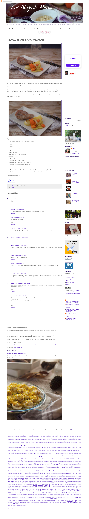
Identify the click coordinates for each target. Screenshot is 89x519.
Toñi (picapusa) (14, 283)
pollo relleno (32, 484)
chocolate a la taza (37, 448)
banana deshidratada (58, 439)
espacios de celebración (61, 458)
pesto (20, 481)
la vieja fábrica (33, 467)
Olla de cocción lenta (27, 475)
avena (28, 439)
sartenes (69, 494)
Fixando (69, 460)
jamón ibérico (43, 466)
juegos (70, 466)
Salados (64, 492)
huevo (54, 464)
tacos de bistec (32, 497)
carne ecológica (30, 445)
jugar (72, 466)
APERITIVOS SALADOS (29, 438)
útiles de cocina (34, 502)
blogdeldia (65, 441)
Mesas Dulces (58, 472)
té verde (33, 498)
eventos (35, 460)
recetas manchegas (77, 489)
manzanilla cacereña (21, 470)
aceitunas (53, 435)
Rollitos (20, 492)
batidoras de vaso (17, 441)
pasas (52, 478)
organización (64, 475)
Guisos (63, 463)
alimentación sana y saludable (34, 436)
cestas (61, 447)
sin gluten (58, 495)
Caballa (55, 442)
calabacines (18, 443)
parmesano (49, 478)
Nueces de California (73, 473)
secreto (79, 494)
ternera (36, 498)
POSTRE (57, 484)
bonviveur (40, 442)
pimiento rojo (63, 481)
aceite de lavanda (38, 435)
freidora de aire (23, 461)
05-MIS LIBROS (61, 24)
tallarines (40, 497)
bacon (42, 439)
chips (21, 448)
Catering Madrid (74, 445)
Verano (60, 502)
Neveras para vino (62, 473)
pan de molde (49, 476)
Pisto (19, 482)
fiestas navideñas (65, 460)
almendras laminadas (54, 436)
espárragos (72, 458)
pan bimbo (33, 476)
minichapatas (78, 472)
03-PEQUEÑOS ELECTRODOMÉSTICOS (47, 24)
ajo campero (12, 436)
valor (41, 502)
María (74, 148)
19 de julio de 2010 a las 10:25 (20, 228)
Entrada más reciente (12, 344)
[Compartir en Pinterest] (24, 185)
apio (37, 438)
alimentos (41, 436)
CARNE (12, 187)
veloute (57, 502)
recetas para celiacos (12, 490)
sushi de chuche (26, 497)
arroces (42, 438)
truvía (16, 502)
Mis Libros (17, 473)
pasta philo (70, 478)
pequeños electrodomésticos (63, 479)
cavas (78, 445)
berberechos (33, 441)
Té (12, 498)
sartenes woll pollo (74, 494)
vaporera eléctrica (45, 502)
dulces (41, 457)
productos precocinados (28, 486)
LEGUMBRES (62, 467)
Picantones (34, 481)
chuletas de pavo (68, 448)
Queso (77, 486)
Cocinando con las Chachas (72, 309)
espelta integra (17, 460)
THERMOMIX (53, 498)
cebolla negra (19, 447)
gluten (33, 463)
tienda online (65, 498)
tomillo (24, 500)
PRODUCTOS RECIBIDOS (43, 486)
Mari (12, 273)
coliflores (62, 450)
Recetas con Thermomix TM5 (13, 489)
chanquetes (10, 448)
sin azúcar (54, 495)
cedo (26, 447)
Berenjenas (37, 441)
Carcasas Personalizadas (12, 445)
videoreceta (10, 503)
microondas (69, 472)
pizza (21, 482)
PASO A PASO (55, 478)
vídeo (80, 502)
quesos (23, 487)
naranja (38, 473)
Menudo (34, 472)
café (75, 442)
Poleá (22, 484)
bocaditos (76, 441)
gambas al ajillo (20, 463)
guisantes (57, 463)
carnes (34, 445)
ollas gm (46, 475)
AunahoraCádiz (11, 439)
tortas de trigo (40, 500)
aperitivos (20, 438)
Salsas (35, 494)
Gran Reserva (41, 463)
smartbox (72, 495)
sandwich (59, 494)
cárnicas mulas (38, 445)
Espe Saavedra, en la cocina (72, 304)
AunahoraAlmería (77, 438)
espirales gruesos (24, 460)
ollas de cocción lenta (41, 475)
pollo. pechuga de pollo (39, 484)
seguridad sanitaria (19, 495)
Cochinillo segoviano (20, 450)
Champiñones (78, 447)
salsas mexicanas (41, 494)
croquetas (37, 453)
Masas (9, 472)
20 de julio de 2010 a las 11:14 (22, 237)
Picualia (43, 481)
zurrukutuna (24, 505)
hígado (27, 464)
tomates (21, 500)
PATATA (23, 479)
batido (13, 441)
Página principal (10, 24)
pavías (38, 479)
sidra (42, 495)
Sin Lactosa (62, 495)
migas (75, 472)
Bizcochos (60, 441)
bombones (22, 442)
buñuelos (49, 442)
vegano (50, 502)
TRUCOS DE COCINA (73, 500)
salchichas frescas (75, 492)
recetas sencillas (37, 490)
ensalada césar (30, 458)
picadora (26, 481)
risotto (73, 490)
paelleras (73, 475)
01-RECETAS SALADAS (21, 24)
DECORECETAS (70, 300)
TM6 (9, 500)
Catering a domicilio (56, 445)
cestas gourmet (72, 447)
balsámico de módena (51, 439)
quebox (74, 486)
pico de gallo (39, 481)
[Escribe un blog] (20, 185)
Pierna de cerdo (50, 481)
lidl (72, 467)
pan (30, 476)
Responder (13, 204)
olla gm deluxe (34, 475)
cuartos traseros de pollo (63, 453)
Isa (11, 217)
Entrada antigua (58, 344)
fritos (54, 461)
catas (49, 445)
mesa (55, 472)
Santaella (62, 494)
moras (27, 473)
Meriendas (42, 472)
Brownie (45, 442)
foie (80, 460)
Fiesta (51, 460)
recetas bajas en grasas (45, 487)
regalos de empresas (46, 490)
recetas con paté (62, 487)
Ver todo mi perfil (75, 153)
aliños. (44, 436)
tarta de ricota (62, 497)
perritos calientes (77, 479)
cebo (80, 445)
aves (30, 439)
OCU (16, 475)
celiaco (34, 447)
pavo (40, 479)
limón (75, 467)
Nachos (35, 473)
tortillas (47, 500)
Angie (12, 228)
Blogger (73, 429)
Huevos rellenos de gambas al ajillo (16, 353)
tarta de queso (57, 497)
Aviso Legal (68, 279)
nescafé (55, 473)
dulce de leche (36, 456)
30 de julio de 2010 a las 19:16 (19, 295)
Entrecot (49, 458)
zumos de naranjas (18, 505)
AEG (62, 435)
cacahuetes (68, 442)
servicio (35, 495)
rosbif (32, 492)
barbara (12, 245)
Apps (39, 438)
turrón (18, 502)
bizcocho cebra (49, 441)
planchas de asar (71, 482)
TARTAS (76, 497)
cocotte (39, 450)
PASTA (60, 478)
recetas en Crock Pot (53, 489)
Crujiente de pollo (51, 453)
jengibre (67, 466)
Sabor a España (56, 492)
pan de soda (54, 476)
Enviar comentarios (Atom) (18, 347)
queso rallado (14, 487)
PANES (79, 476)
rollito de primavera (14, 492)
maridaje (34, 470)
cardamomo (19, 445)
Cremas (15, 453)
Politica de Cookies (70, 282)
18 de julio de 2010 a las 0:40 (20, 209)
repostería (62, 490)
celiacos (37, 447)
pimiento (59, 481)
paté (35, 479)
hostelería (50, 464)
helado (13, 464)
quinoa (25, 487)
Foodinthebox (10, 461)
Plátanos (79, 482)
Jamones (55, 466)
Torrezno (27, 500)
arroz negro (50, 438)
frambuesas (18, 461)
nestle (58, 473)
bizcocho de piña (55, 441)
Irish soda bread (24, 466)
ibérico (76, 464)
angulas (79, 436)
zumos (14, 505)
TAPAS (43, 497)
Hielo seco (24, 464)
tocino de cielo (13, 500)
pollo (24, 484)
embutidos (10, 458)
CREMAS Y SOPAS (27, 453)
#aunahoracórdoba (11, 435)
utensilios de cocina (26, 502)
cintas (80, 448)
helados (15, 464)
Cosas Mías (58, 451)
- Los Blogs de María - (31, 8)
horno (34, 464)
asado (58, 438)
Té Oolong (27, 498)
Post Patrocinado (51, 484)
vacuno (38, 502)
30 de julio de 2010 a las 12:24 (24, 283)
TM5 (80, 498)
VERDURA (64, 502)
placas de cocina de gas (40, 482)
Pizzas (23, 482)
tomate (19, 500)
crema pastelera (11, 453)
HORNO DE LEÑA (38, 464)
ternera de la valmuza (42, 498)
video (77, 502)
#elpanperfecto (23, 435)
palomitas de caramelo (25, 476)
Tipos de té (77, 498)
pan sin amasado (64, 476)
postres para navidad (66, 484)
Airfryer (79, 435)
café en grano (78, 442)
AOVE (16, 438)
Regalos (41, 490)
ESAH (52, 458)
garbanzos (25, 463)
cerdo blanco (46, 447)
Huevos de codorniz (64, 464)
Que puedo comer (69, 486)
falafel (43, 460)
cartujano (42, 445)
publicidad (61, 486)
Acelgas (56, 435)
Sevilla (40, 495)
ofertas (19, 475)
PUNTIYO (13, 237)
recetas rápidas (26, 490)
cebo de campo (11, 447)
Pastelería (79, 478)
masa (68, 470)
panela (75, 476)
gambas (15, 463)
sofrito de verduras (77, 495)
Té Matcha (20, 498)
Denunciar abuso (12, 509)
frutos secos (64, 461)
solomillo (10, 497)
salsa (13, 494)
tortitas (54, 500)
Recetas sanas (31, 490)
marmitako (65, 470)
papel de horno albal (39, 478)
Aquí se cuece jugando (71, 318)
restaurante (66, 490)
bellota (29, 441)
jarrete (64, 466)
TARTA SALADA (69, 497)
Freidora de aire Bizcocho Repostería (32, 461)
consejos (13, 451)
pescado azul (17, 481)
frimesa (51, 461)
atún (66, 438)
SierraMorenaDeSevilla (48, 495)
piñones (12, 482)
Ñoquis (14, 475)
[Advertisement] (75, 44)
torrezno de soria (33, 500)
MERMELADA (50, 472)
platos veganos (11, 484)
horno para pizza (45, 464)
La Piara (28, 467)
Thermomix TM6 (60, 498)
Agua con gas (65, 435)
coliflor (58, 450)
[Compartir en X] (21, 185)
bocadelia (69, 441)
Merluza (45, 472)
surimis (20, 497)
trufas (13, 502)
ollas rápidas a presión (57, 475)
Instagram (15, 466)
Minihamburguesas (11, 473)
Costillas (72, 451)
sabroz (60, 492)
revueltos (70, 490)
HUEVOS (58, 464)
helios (18, 464)
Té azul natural (15, 498)
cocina (26, 450)
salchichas (69, 492)
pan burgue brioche (38, 476)
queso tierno (19, 487)
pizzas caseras (27, 482)
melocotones (19, 472)
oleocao (21, 475)
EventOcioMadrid (30, 460)
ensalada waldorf (37, 458)
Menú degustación (29, 472)
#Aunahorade (18, 435)
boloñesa (10, 442)
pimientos (68, 481)
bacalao (39, 439)
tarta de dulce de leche (51, 497)
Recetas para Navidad (19, 490)
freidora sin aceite (42, 461)
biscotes (40, 441)
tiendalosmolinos (71, 498)
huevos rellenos (72, 464)
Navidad (52, 473)
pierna (46, 481)
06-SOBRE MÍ (70, 24)
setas (38, 495)
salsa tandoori (31, 494)
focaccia (77, 460)
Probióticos (79, 484)
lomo (21, 468)
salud (51, 494)
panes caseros (10, 478)
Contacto (68, 284)
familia (45, 460)
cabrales (64, 442)
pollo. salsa (46, 484)
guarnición (53, 463)
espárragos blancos (77, 458)
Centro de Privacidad (70, 277)
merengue (38, 472)
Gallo (12, 463)
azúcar (33, 439)
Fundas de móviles (77, 461)
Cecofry (23, 447)
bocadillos (73, 441)
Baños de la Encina (73, 439)
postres (61, 484)
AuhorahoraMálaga (70, 438)
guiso (60, 463)
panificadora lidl (21, 478)
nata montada (48, 473)
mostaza (29, 473)
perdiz (70, 479)
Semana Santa (25, 495)
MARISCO (51, 470)
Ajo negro (16, 436)
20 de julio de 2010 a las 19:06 (21, 245)
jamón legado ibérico (50, 466)
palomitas (10, 476)
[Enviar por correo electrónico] (19, 185)
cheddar (17, 448)
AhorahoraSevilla (75, 435)
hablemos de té (67, 463)
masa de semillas (78, 470)
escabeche (55, 458)
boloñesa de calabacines (16, 442)
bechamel (25, 441)
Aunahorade (16, 439)
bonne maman (35, 442)
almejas (49, 436)
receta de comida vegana (33, 487)
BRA (43, 442)
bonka (32, 442)
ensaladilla (42, 458)
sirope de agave (67, 495)
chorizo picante (59, 448)
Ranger (12, 263)
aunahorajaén (21, 439)
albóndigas (20, 436)
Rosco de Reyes (36, 492)
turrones (21, 502)
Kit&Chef (79, 466)
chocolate (31, 448)
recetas (40, 487)
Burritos (52, 442)
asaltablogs (62, 438)
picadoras (30, 481)
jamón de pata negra (37, 466)
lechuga (57, 467)
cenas (40, 447)
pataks (20, 479)
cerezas (55, 447)
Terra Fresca (48, 498)
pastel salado (74, 478)
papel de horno (32, 478)
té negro (23, 498)
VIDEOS (15, 504)
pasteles (16, 479)
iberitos (79, 464)
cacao (71, 442)
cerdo (42, 447)
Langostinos (41, 467)
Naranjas (41, 473)
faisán (38, 460)
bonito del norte (27, 442)
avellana (25, 439)
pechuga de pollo (48, 479)
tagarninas (36, 497)
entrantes (45, 458)
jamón (32, 466)
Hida (21, 464)
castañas (46, 445)
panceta (68, 476)
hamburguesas (72, 463)
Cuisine (13, 454)
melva (23, 472)
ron (25, 492)
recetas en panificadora (69, 489)
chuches (63, 448)
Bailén (45, 439)
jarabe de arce (60, 466)
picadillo (23, 481)
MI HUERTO (64, 472)
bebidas (22, 441)
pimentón (55, 481)
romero (23, 492)
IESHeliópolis (10, 466)
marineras (42, 470)
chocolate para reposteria (44, 448)
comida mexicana (67, 450)
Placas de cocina (33, 482)
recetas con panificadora (54, 487)
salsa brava (16, 494)
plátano (76, 482)
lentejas (67, 467)
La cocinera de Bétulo (71, 313)
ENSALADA (24, 458)
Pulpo (64, 486)
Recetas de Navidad (39, 489)
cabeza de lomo (60, 442)
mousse (33, 473)
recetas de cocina (22, 489)
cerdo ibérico (51, 447)
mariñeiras (46, 470)
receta (28, 487)
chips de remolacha (26, 448)
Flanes (74, 460)
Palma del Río (78, 475)
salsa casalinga (21, 494)
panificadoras (27, 478)
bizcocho (44, 441)
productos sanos (56, 486)
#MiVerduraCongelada (31, 435)
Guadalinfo (49, 463)
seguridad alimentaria (12, 495)
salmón (79, 492)
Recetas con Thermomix (76, 487)
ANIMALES (11, 438)
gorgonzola (36, 463)
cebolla (15, 447)
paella (71, 475)
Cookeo (35, 451)
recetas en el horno (61, 489)
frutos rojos (60, 461)
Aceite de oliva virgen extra (46, 435)
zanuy (9, 505)
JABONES (28, 466)
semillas (30, 495)
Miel (72, 472)
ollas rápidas (51, 475)
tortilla (45, 500)
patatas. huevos (31, 479)
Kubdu (12, 467)
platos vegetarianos (17, 484)
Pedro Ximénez (55, 479)
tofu (16, 500)
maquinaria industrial (29, 470)
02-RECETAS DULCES (32, 24)
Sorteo (17, 497)
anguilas (76, 436)
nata (44, 473)
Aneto (73, 436)
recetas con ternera (68, 487)
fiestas (54, 460)
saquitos (66, 494)
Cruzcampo (57, 453)
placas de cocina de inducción (50, 482)
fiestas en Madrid (58, 460)
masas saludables (14, 472)
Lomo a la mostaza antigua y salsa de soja (75, 201)
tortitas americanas (59, 500)
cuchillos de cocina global (72, 453)
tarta (46, 497)
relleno (58, 490)
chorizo (54, 448)
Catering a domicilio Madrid (65, 445)
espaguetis (67, 458)
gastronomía (29, 463)
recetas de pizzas (46, 489)
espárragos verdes (11, 460)
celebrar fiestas (30, 447)
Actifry (60, 435)
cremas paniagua (20, 453)
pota (71, 484)
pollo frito (28, 484)
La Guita (25, 467)
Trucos (66, 500)
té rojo (31, 498)
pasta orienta (65, 478)
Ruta (52, 492)
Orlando (68, 475)
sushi (22, 497)
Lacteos (37, 467)
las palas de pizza (46, 467)
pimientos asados (73, 481)
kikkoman (75, 466)
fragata (15, 461)
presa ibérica (74, 484)
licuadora (70, 467)
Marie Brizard (38, 470)
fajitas (40, 460)
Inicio (36, 344)
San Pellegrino (54, 494)
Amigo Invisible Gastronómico (63, 436)
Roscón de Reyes (42, 492)
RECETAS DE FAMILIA (30, 489)
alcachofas (24, 436)
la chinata (22, 467)
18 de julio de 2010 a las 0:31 (19, 197)
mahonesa (74, 468)
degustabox (64, 455)
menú (25, 472)
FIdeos (48, 460)
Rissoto (75, 490)
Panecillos (72, 476)
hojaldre (30, 464)
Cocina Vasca (35, 450)
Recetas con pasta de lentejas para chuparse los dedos (76, 181)
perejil (73, 479)
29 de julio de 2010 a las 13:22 (19, 273)
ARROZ (46, 438)
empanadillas (14, 458)
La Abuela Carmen (16, 467)
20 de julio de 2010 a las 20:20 (19, 255)
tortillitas (51, 500)
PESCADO (11, 481)
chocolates (51, 448)
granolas (45, 463)
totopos (63, 500)
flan (72, 460)
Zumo (12, 505)
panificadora (15, 478)
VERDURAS (71, 502)
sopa (13, 497)
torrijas (37, 500)
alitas (47, 436)
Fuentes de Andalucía (70, 461)
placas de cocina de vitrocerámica (62, 482)
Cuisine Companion (19, 454)
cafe (73, 442)
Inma (12, 255)
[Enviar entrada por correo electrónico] (17, 185)
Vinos (54, 503)
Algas (27, 436)
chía (19, 448)
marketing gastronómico (59, 470)
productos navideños (20, 486)
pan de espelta (44, 476)
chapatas (14, 448)
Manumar (10, 470)
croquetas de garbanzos (44, 453)
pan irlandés (59, 476)
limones (77, 467)
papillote (45, 478)
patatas (27, 479)
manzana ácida (14, 470)
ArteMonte (55, 438)
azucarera (36, 439)
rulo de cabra (48, 492)
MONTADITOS (23, 473)
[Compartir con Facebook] (23, 185)
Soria (15, 497)
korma (9, 467)
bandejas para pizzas (66, 439)
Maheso (70, 468)
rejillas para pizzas (53, 490)
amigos (71, 436)
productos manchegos (12, 486)
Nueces (67, 473)
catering (51, 445)
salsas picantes (46, 494)
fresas (49, 461)
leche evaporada (53, 467)
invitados (19, 466)
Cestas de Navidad (65, 447)
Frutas (56, 461)
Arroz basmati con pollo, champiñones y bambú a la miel (76, 195)
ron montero (28, 492)
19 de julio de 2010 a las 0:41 (18, 217)
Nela (12, 197)
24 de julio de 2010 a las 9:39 (20, 263)
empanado (19, 458)
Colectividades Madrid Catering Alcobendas (49, 450)
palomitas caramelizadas (16, 476)
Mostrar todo (79, 322)
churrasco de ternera (74, 448)
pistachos (16, 482)
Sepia (33, 495)
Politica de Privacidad (70, 280)
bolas (80, 441)
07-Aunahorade (78, 24)
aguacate (69, 435)
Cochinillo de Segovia (12, 450)
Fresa (47, 461)
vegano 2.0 (54, 502)
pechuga (43, 479)
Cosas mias (53, 452)
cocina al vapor (30, 450)
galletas (9, 463)
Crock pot (34, 453)
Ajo (9, 436)
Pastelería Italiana (11, 479)
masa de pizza (72, 470)
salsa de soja (26, 494)
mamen (12, 209)
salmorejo (10, 494)
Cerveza (58, 447)
